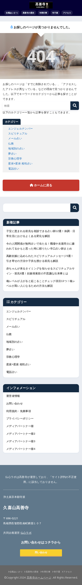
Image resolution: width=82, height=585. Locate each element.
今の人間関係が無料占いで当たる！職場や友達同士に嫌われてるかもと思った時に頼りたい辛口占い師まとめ (40, 246)
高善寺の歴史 (29, 12)
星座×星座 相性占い (20, 163)
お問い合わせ (14, 403)
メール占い (15, 138)
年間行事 (43, 12)
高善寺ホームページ (39, 577)
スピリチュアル (17, 133)
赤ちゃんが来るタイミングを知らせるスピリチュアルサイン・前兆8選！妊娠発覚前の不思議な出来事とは (40, 271)
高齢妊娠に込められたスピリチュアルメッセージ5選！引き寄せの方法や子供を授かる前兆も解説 (40, 258)
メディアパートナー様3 (20, 441)
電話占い (13, 168)
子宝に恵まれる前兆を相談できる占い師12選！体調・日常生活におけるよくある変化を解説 (40, 234)
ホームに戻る (42, 185)
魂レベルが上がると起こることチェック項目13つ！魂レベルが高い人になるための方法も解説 (40, 283)
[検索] (74, 105)
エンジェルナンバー (20, 128)
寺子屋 (55, 12)
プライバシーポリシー (20, 418)
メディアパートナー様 (20, 426)
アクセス (67, 12)
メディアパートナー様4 (20, 448)
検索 (74, 208)
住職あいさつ (12, 12)
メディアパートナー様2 (20, 433)
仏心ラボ (26, 532)
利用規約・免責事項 (18, 411)
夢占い (12, 153)
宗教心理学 (15, 158)
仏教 (11, 143)
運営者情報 (13, 395)
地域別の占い (16, 148)
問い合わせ (41, 552)
